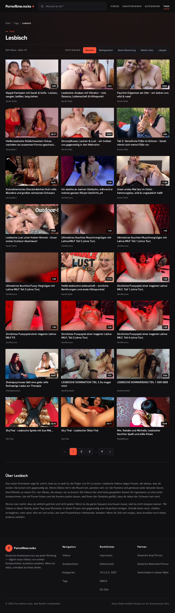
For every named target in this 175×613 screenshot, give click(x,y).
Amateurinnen (132, 6)
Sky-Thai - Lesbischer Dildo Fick (80, 430)
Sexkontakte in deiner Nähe (153, 573)
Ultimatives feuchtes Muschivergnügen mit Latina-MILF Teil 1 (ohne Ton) (142, 239)
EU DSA (104, 589)
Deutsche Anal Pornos (151, 556)
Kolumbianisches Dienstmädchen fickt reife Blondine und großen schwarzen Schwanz (31, 191)
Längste (162, 50)
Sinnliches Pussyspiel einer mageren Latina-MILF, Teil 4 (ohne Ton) (142, 335)
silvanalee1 (11, 149)
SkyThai (10, 438)
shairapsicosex (13, 390)
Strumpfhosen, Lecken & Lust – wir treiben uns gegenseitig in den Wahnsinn (86, 142)
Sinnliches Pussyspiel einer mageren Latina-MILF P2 (31, 335)
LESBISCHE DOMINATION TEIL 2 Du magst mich (86, 384)
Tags (166, 6)
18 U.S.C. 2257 (108, 572)
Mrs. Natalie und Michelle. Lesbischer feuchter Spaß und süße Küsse (138, 432)
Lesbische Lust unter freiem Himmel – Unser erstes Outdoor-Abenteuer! (31, 239)
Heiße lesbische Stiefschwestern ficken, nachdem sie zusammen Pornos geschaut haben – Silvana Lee (30, 143)
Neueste (89, 50)
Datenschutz (107, 564)
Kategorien (152, 6)
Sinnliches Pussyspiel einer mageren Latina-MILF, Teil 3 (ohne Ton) (86, 335)
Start (7, 23)
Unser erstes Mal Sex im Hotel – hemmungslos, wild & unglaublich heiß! (140, 191)
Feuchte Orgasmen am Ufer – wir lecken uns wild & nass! (143, 94)
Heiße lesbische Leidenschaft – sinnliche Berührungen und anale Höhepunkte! (84, 287)
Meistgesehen (106, 50)
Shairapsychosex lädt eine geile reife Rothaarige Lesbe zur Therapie (27, 384)
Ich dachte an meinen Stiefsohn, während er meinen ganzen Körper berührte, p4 (87, 191)
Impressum (106, 555)
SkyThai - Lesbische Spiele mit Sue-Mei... (29, 430)
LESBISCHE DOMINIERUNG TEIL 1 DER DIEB (142, 382)
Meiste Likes (147, 50)
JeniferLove (67, 197)
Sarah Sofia (11, 101)
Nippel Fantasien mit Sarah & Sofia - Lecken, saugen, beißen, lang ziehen (32, 94)
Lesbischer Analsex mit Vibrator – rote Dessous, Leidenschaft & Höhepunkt (83, 94)
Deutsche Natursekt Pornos (153, 565)
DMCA (103, 581)
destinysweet (67, 390)
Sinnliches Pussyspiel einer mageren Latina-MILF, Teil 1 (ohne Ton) (142, 287)
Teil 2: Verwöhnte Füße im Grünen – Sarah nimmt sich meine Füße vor (141, 142)
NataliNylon (122, 438)
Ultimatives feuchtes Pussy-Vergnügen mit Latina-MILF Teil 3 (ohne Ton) (30, 287)
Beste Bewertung (127, 50)
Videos (115, 6)
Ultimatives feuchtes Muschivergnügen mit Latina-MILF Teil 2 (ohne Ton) (86, 239)
